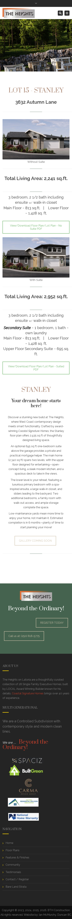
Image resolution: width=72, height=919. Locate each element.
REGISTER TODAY (52, 622)
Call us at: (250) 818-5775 (24, 636)
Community (13, 864)
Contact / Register (17, 879)
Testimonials (13, 872)
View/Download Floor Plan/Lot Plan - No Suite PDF (36, 227)
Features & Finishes (17, 857)
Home (6, 62)
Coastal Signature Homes (28, 693)
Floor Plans (12, 850)
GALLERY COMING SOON (35, 540)
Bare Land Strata (16, 886)
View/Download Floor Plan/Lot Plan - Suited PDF (36, 368)
